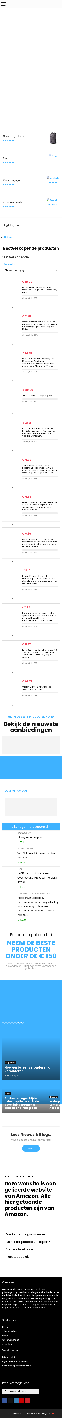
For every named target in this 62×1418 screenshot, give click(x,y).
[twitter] (10, 1400)
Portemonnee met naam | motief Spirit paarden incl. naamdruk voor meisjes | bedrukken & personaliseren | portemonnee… (39, 617)
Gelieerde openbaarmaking (16, 1365)
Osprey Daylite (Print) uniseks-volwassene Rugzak (37, 688)
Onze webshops (10, 1339)
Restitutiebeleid (18, 1257)
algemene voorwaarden (15, 1361)
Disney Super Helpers (30, 837)
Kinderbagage (23, 833)
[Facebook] (4, 1400)
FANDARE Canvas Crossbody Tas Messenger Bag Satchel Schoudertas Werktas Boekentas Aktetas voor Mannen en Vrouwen (38, 362)
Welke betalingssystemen (26, 1234)
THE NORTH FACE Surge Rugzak (37, 395)
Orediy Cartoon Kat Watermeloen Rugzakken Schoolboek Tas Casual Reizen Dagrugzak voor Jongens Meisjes (39, 325)
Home (5, 1327)
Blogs (5, 1335)
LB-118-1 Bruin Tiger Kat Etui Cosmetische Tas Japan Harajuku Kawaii (37, 878)
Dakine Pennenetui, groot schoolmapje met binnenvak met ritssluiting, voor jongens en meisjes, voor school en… (39, 580)
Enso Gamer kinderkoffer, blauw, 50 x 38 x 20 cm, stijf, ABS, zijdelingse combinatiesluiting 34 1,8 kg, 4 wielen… (39, 653)
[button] (31, 1234)
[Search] (57, 4)
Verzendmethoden (20, 1249)
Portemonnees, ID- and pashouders (33, 893)
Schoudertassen (25, 848)
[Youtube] (21, 1400)
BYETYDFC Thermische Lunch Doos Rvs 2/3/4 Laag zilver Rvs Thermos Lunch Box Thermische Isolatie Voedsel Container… (38, 432)
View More (8, 140)
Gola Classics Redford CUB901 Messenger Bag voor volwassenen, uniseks (39, 290)
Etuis (19, 869)
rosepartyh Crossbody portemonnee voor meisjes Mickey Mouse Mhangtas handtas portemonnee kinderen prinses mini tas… (37, 906)
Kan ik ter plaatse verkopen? (28, 1242)
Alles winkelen (9, 1331)
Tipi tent (9, 237)
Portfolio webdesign (38, 1413)
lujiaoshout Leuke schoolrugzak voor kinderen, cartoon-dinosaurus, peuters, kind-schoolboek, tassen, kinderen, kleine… (39, 543)
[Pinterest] (27, 1400)
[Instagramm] (16, 1400)
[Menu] (3, 4)
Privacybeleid (9, 1357)
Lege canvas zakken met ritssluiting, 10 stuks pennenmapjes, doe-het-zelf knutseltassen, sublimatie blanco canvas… (39, 506)
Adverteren (8, 1344)
